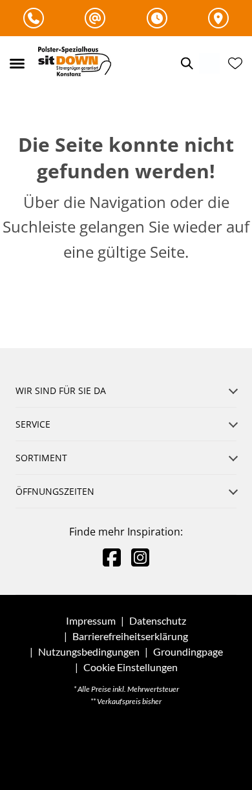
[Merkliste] (235, 63)
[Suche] (186, 63)
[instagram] (140, 557)
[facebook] (112, 557)
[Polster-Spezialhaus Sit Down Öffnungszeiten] (157, 18)
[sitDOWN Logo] (78, 63)
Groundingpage (188, 651)
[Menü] (16, 63)
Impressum (91, 620)
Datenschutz (157, 620)
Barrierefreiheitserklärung (130, 636)
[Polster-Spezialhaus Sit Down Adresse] (218, 18)
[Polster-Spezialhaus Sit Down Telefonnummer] (33, 18)
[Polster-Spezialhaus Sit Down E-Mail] (95, 18)
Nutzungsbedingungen (89, 651)
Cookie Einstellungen (130, 667)
